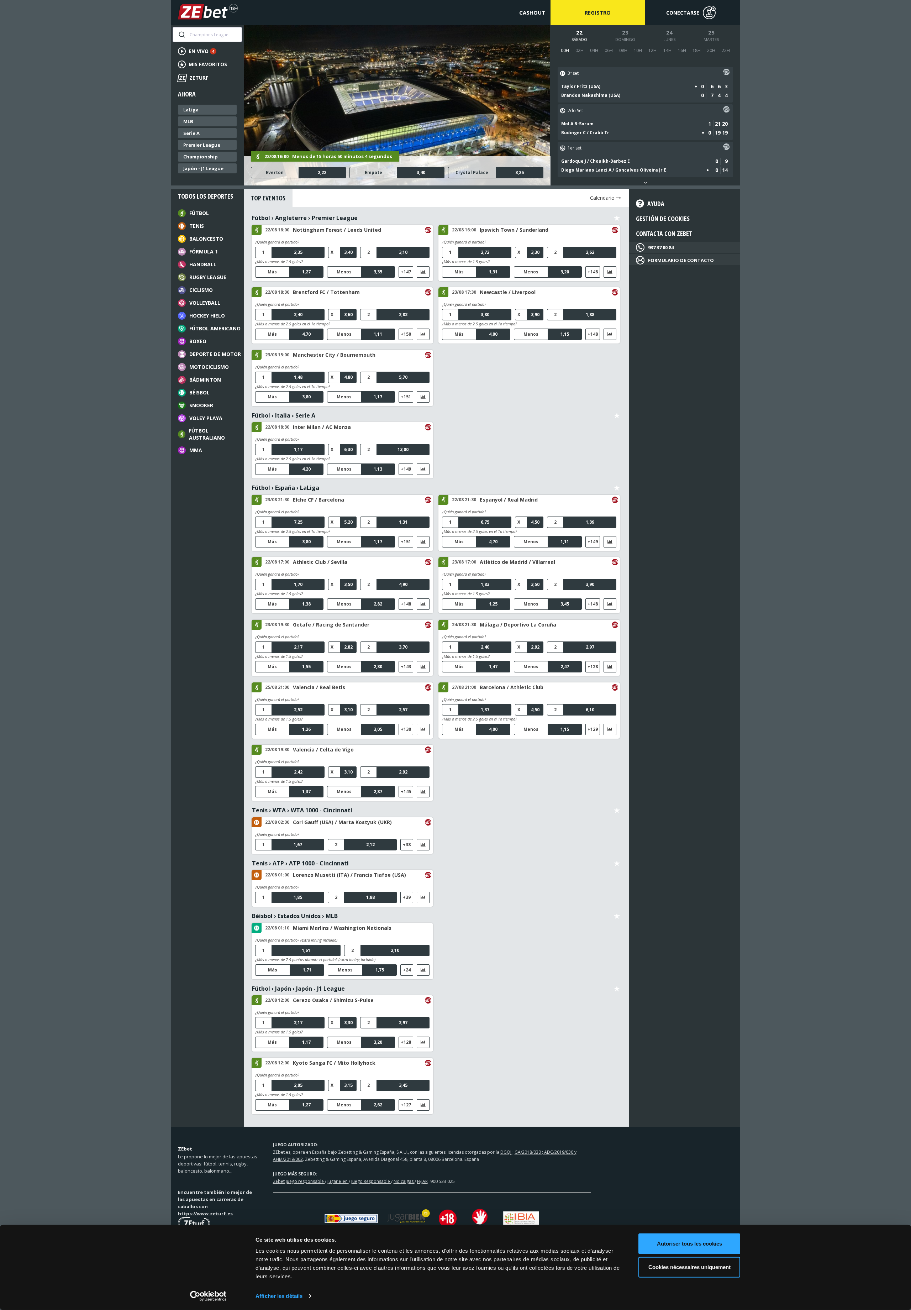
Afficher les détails (279, 1296)
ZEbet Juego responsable (299, 1181)
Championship (200, 156)
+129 (593, 729)
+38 (407, 845)
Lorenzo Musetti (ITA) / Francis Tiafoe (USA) (349, 874)
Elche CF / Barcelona (318, 499)
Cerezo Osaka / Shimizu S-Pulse (333, 1000)
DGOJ (506, 1152)
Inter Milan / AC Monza (322, 427)
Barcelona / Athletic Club (511, 687)
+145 (406, 791)
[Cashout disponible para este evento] (726, 73)
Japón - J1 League (203, 168)
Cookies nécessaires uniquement (689, 1267)
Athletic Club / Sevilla (320, 562)
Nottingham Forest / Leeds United (337, 229)
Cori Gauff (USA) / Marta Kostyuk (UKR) (342, 822)
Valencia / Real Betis (319, 687)
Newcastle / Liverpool (508, 292)
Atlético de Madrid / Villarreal (517, 562)
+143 (406, 667)
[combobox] (207, 34)
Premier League (201, 145)
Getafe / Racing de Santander (331, 624)
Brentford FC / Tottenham (326, 292)
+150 (406, 334)
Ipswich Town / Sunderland (514, 229)
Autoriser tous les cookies (689, 1244)
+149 (406, 469)
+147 (406, 272)
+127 (406, 1105)
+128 (593, 667)
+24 (407, 970)
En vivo (201, 51)
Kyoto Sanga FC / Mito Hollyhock (334, 1062)
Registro (598, 12)
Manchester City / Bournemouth (334, 354)
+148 (593, 272)
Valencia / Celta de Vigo (323, 749)
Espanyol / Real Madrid (509, 499)
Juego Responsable (371, 1181)
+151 (406, 397)
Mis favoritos (208, 64)
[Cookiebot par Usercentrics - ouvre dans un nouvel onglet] (208, 1296)
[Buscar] (181, 34)
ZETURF (193, 77)
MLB (188, 121)
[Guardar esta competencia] (617, 218)
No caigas (404, 1181)
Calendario (603, 197)
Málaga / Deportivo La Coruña (518, 624)
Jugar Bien (338, 1181)
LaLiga (191, 109)
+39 (407, 897)
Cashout (532, 12)
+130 (406, 729)
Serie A (191, 133)
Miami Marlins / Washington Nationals (342, 927)
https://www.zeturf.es (205, 1213)
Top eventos (268, 198)
